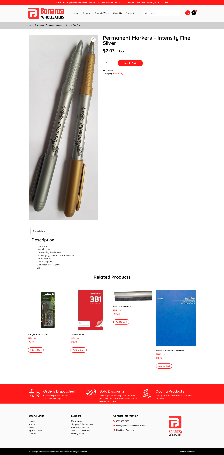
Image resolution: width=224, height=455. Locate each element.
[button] (93, 39)
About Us (117, 13)
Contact (130, 13)
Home (75, 13)
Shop (85, 13)
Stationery (39, 25)
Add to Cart (130, 63)
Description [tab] (39, 231)
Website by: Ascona (187, 451)
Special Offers (101, 13)
